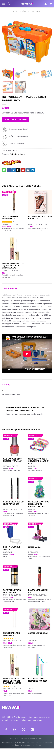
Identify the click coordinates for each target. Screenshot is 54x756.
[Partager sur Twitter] (13, 170)
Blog (32, 738)
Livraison (24, 738)
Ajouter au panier (15, 119)
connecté (22, 414)
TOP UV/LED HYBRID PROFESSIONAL (12, 591)
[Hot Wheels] (11, 163)
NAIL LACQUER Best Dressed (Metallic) (12, 460)
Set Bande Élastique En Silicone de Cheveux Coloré (38, 504)
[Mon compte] (45, 3)
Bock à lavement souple (11, 548)
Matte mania (34, 547)
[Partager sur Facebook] (9, 170)
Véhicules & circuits (31, 11)
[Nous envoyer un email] (32, 729)
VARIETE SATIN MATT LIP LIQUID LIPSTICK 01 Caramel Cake (13, 265)
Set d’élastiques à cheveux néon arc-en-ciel (39, 461)
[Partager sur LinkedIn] (32, 170)
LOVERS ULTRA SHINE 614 (37, 591)
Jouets (16, 11)
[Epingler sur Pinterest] (23, 170)
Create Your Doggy (38, 633)
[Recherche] (9, 3)
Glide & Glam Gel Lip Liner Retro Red (13, 503)
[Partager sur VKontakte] (27, 170)
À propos (14, 738)
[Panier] (51, 3)
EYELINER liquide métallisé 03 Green (37, 680)
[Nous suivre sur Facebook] (6, 729)
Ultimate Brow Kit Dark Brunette (40, 218)
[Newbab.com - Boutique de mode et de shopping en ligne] (27, 3)
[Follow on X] (23, 729)
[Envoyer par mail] (18, 170)
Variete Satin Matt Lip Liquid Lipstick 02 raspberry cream (14, 681)
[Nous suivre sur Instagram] (14, 729)
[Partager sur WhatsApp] (4, 170)
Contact (40, 738)
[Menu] (3, 4)
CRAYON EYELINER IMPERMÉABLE (10, 218)
